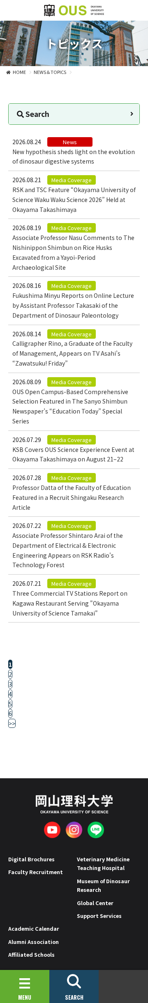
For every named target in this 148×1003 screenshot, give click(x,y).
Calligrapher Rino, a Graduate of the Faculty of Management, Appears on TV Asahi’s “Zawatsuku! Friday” (72, 353)
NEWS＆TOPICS (50, 72)
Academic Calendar (33, 928)
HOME (19, 72)
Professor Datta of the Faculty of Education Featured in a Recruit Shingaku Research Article (71, 497)
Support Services (99, 916)
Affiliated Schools (31, 954)
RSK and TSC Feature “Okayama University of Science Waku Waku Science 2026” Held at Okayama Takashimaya (74, 199)
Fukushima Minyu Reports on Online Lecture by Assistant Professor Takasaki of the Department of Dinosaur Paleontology (73, 305)
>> (12, 723)
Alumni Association (33, 942)
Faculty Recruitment (35, 872)
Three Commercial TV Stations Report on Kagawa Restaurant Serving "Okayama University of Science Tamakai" (69, 603)
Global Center (95, 903)
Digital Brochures (31, 859)
